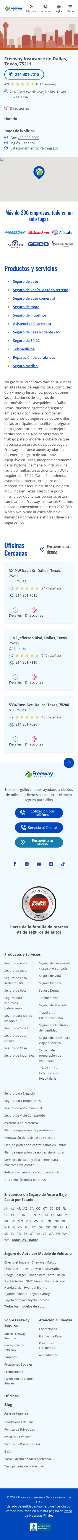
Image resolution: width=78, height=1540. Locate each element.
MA (59, 1215)
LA (53, 1215)
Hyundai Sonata (15, 1294)
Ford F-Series (13, 1281)
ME (6, 1221)
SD (13, 1233)
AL (12, 1208)
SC (6, 1233)
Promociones (13, 1372)
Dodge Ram (37, 1275)
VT (44, 1233)
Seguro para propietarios (22, 1101)
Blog (8, 1404)
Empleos (10, 1357)
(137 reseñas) (46, 84)
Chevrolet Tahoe (16, 1269)
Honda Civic (12, 1287)
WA (51, 1233)
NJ (13, 1227)
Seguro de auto (25, 281)
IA (18, 1215)
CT (45, 1208)
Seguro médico (25, 366)
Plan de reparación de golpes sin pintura (34, 1152)
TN (19, 1233)
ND (57, 1221)
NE (64, 1221)
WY (6, 1240)
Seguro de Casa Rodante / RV (36, 332)
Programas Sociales (18, 1364)
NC (50, 1221)
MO (28, 1221)
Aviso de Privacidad (18, 1437)
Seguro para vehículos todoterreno (13, 1003)
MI (13, 1221)
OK (48, 1227)
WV (64, 1233)
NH (6, 1227)
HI (12, 1215)
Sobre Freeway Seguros (15, 1336)
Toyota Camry (40, 1294)
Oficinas (11, 1396)
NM (20, 1227)
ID (23, 1215)
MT (43, 1221)
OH (41, 1227)
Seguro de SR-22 (16, 1028)
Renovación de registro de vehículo (29, 1138)
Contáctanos (48, 1329)
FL (64, 1208)
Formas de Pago (50, 1336)
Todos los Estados (24, 1240)
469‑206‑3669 (28, 137)
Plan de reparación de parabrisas (28, 1130)
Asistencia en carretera (32, 323)
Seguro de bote (15, 990)
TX (25, 1233)
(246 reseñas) (51, 655)
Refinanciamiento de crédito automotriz (33, 1172)
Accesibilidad (48, 1355)
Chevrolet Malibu (44, 1262)
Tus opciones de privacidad (24, 1466)
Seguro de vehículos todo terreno (40, 290)
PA (61, 1227)
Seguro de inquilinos (30, 315)
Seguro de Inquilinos (19, 1055)
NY (34, 1227)
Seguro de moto (26, 306)
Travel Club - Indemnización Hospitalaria (49, 1073)
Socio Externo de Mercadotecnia (27, 1459)
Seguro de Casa (15, 1048)
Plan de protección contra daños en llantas (35, 1145)
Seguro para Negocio (19, 1093)
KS (40, 1215)
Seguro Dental (49, 990)
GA (6, 1215)
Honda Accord (55, 1281)
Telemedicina (24, 349)
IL (29, 1215)
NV (27, 1227)
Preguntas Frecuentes (47, 1345)
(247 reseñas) (51, 588)
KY (47, 1215)
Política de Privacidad (19, 1429)
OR (55, 1227)
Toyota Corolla (14, 1300)
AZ (25, 1208)
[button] (39, 172)
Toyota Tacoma (38, 1300)
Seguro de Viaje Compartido (24, 1115)
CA (32, 1208)
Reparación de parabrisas (34, 357)
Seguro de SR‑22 (26, 340)
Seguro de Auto (15, 963)
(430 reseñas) (51, 717)
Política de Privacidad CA (22, 1444)
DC (51, 1208)
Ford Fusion (56, 1275)
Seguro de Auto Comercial (23, 1108)
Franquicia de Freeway (14, 1347)
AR (19, 1208)
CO (38, 1208)
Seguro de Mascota (53, 1005)
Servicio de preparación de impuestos (50, 1055)
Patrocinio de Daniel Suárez (19, 1381)
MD (67, 1215)
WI (58, 1233)
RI (67, 1227)
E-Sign (8, 1451)
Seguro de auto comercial (34, 298)
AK (6, 1208)
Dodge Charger (15, 1275)
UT (32, 1233)
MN (20, 1221)
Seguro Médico (50, 983)
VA (38, 1233)
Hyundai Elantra (35, 1287)
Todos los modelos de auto (24, 1306)
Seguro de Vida (50, 976)
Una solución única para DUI (25, 1180)
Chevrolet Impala (16, 1262)
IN (34, 1215)
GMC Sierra (34, 1281)
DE (58, 1208)
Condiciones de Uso (18, 1422)
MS (35, 1221)
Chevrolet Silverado (45, 1269)
